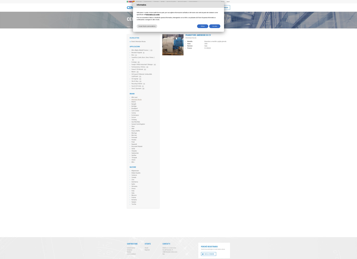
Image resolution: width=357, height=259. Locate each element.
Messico (134, 195)
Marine (135, 72)
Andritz (134, 102)
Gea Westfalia (136, 122)
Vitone (133, 160)
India (133, 191)
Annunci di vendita (171, 1)
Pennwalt (134, 137)
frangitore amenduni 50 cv (198, 35)
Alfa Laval (134, 97)
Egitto (133, 184)
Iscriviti (222, 1)
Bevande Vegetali (138, 52)
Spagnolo (133, 1)
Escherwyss (135, 115)
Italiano (128, 1)
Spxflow (134, 155)
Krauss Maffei (136, 131)
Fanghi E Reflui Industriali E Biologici (143, 64)
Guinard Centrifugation (138, 124)
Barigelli (134, 104)
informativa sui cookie (153, 14)
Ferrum (134, 117)
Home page (138, 1)
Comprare (156, 1)
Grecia (133, 188)
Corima (134, 113)
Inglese (131, 1)
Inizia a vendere (209, 254)
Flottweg (134, 120)
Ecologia (135, 62)
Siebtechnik (135, 153)
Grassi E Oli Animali (139, 69)
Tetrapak (134, 157)
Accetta (214, 26)
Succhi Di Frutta (137, 86)
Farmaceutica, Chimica (140, 67)
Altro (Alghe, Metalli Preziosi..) (142, 50)
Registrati (147, 250)
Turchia (134, 204)
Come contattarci (193, 1)
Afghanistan (135, 171)
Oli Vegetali (136, 79)
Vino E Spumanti (138, 88)
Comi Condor (135, 111)
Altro (133, 162)
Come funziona (147, 1)
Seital (133, 149)
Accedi (228, 1)
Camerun (134, 175)
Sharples (134, 151)
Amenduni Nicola (136, 99)
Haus (133, 126)
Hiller (133, 128)
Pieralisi (134, 140)
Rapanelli (134, 144)
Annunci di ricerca (182, 1)
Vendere (162, 1)
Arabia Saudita (136, 173)
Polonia (134, 197)
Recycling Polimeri (138, 84)
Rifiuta (203, 26)
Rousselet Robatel (137, 146)
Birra (134, 55)
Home (128, 26)
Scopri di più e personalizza (147, 26)
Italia (133, 193)
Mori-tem (134, 135)
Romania (134, 200)
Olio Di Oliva (136, 81)
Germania (134, 186)
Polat (133, 142)
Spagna (134, 202)
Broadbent (135, 108)
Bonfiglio (134, 106)
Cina (133, 180)
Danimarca (135, 182)
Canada (134, 177)
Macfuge (134, 133)
